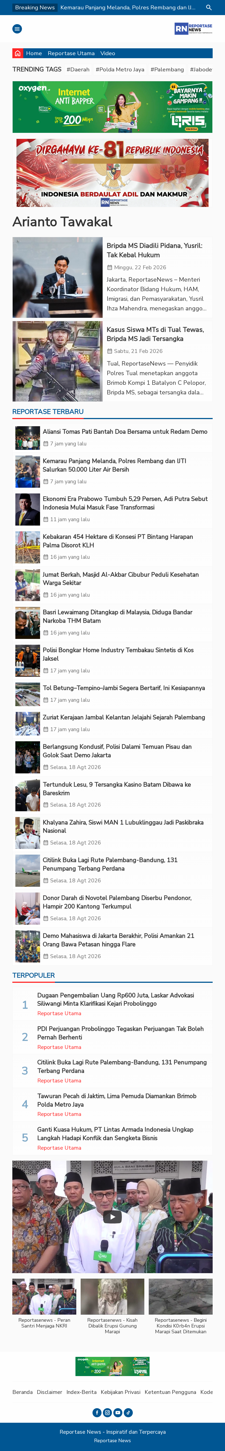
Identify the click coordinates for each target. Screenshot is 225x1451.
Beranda (22, 1392)
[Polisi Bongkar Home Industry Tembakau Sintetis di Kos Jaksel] (27, 661)
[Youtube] (117, 1412)
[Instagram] (107, 1412)
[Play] (112, 1216)
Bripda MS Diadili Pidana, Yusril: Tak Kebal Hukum (155, 250)
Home (34, 53)
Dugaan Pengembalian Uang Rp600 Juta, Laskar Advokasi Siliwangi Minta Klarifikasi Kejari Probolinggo (115, 999)
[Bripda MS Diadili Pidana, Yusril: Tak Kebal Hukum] (58, 277)
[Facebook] (97, 1412)
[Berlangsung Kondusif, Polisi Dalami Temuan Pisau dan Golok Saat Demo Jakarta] (27, 757)
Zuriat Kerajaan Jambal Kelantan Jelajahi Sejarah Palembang (124, 717)
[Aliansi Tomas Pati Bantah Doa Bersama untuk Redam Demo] (27, 438)
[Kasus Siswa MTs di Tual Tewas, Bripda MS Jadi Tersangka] (58, 361)
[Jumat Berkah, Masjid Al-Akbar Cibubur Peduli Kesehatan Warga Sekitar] (27, 585)
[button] (44, 1306)
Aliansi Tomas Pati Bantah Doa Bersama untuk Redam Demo (125, 432)
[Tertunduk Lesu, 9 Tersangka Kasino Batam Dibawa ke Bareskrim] (27, 795)
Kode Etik (212, 1392)
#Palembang (167, 69)
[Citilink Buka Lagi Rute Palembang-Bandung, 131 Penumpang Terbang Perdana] (27, 871)
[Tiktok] (128, 1412)
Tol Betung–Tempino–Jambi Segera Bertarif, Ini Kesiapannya (124, 688)
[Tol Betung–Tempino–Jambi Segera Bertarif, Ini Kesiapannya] (27, 694)
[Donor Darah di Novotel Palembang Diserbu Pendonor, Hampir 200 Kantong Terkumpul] (27, 909)
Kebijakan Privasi (120, 1392)
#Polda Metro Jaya (120, 69)
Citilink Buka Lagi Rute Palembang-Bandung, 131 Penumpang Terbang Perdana (110, 864)
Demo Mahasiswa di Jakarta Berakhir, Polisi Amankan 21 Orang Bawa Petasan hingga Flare (118, 940)
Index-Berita (81, 1392)
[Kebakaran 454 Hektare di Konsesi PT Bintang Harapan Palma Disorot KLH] (27, 547)
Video (107, 53)
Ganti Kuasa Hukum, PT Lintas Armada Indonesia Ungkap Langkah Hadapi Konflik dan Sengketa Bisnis (115, 1134)
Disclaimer (49, 1392)
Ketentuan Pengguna (170, 1392)
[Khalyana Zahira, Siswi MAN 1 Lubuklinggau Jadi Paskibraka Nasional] (27, 833)
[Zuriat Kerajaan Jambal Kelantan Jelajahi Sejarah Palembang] (27, 724)
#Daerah (78, 69)
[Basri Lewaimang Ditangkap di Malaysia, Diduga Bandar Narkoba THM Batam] (27, 623)
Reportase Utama (71, 53)
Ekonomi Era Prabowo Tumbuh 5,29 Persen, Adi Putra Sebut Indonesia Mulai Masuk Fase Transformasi (125, 503)
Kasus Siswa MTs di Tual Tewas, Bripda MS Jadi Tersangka (155, 334)
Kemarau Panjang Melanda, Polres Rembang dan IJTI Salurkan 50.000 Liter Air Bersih (114, 465)
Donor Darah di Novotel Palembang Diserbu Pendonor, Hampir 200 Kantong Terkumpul (117, 902)
